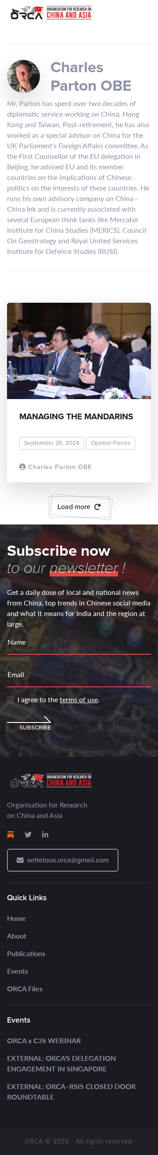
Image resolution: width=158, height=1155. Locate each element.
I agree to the (59, 699)
